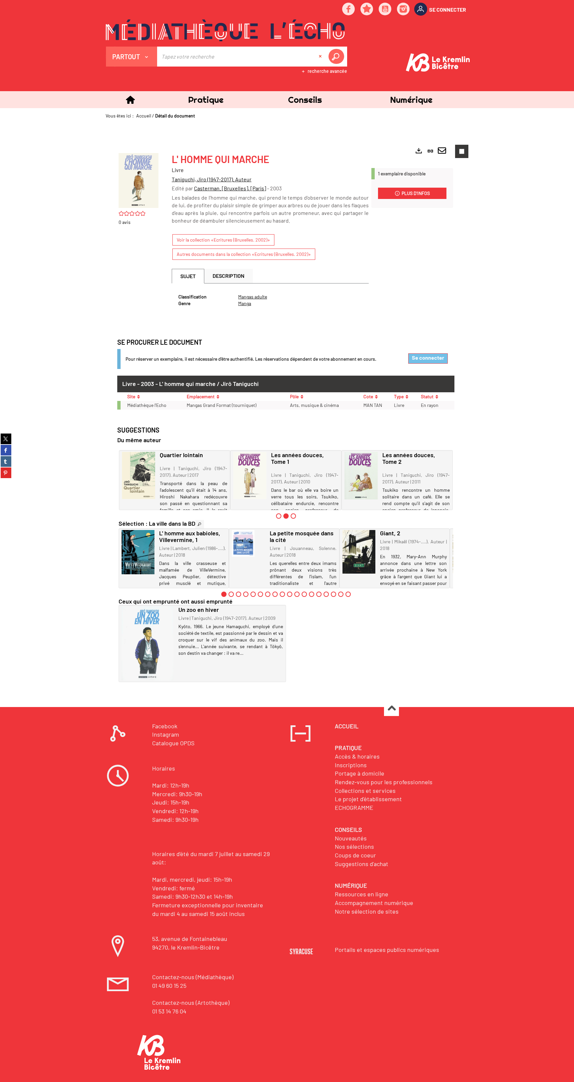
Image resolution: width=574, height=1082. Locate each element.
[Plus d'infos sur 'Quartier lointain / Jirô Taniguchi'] (138, 475)
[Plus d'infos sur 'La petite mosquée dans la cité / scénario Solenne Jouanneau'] (248, 543)
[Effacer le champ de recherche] (321, 57)
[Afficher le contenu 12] (304, 594)
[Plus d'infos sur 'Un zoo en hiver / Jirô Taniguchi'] (147, 643)
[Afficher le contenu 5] (253, 594)
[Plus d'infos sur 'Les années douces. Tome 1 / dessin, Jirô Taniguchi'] (250, 475)
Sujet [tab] (188, 276)
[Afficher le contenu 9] (282, 594)
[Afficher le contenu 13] (311, 594)
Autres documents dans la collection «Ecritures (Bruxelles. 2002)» (244, 254)
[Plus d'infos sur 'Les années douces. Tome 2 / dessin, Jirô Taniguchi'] (361, 475)
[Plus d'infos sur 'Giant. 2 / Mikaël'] (359, 552)
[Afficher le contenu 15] (326, 594)
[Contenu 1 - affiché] (224, 594)
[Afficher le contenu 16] (333, 594)
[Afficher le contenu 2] (231, 594)
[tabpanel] (270, 300)
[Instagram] (403, 9)
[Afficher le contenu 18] (348, 594)
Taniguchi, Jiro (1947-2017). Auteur (211, 179)
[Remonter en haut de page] (391, 709)
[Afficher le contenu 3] (293, 516)
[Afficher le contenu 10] (289, 594)
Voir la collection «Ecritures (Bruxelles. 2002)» (223, 240)
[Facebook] (348, 9)
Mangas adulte (252, 296)
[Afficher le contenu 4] (245, 594)
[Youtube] (385, 9)
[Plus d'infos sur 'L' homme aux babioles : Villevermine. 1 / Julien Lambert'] (138, 552)
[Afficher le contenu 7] (267, 594)
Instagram (165, 734)
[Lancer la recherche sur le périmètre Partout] (337, 57)
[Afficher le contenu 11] (297, 594)
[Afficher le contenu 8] (275, 594)
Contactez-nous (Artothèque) (191, 1002)
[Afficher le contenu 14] (319, 594)
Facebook (164, 726)
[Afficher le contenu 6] (260, 594)
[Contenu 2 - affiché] (286, 516)
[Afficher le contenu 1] (278, 516)
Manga (244, 303)
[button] (205, 99)
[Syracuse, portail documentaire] (225, 30)
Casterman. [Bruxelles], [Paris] (230, 188)
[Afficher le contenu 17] (340, 594)
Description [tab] (228, 275)
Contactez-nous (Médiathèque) (193, 977)
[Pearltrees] (367, 9)
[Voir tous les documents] (199, 524)
